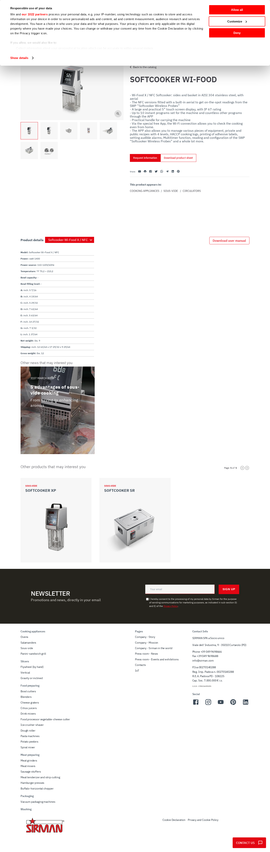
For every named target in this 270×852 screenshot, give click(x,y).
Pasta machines (30, 736)
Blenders (26, 697)
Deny (237, 33)
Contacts (140, 665)
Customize (234, 21)
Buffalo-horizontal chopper (37, 788)
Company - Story (145, 637)
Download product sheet (178, 158)
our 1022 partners (35, 14)
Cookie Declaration (173, 820)
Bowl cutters (28, 691)
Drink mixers (28, 713)
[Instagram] (208, 704)
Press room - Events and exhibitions (156, 659)
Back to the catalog (144, 67)
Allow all (237, 9)
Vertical (25, 672)
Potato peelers (29, 741)
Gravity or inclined (32, 678)
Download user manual (229, 241)
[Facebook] (195, 704)
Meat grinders (29, 760)
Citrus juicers (29, 708)
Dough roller (28, 730)
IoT (137, 670)
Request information (145, 158)
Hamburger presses (32, 783)
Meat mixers (28, 766)
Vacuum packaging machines (38, 801)
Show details (19, 58)
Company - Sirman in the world (153, 648)
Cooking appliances (144, 191)
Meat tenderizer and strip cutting (40, 777)
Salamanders (28, 642)
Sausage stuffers (31, 771)
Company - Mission (146, 642)
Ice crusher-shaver (32, 725)
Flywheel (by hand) (32, 667)
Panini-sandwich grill (33, 653)
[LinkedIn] (245, 704)
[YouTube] (220, 704)
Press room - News (146, 653)
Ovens (24, 637)
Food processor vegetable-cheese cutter (45, 719)
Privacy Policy (170, 606)
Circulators (192, 191)
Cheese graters (30, 702)
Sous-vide (170, 191)
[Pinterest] (233, 704)
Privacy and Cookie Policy (203, 820)
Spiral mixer (28, 747)
